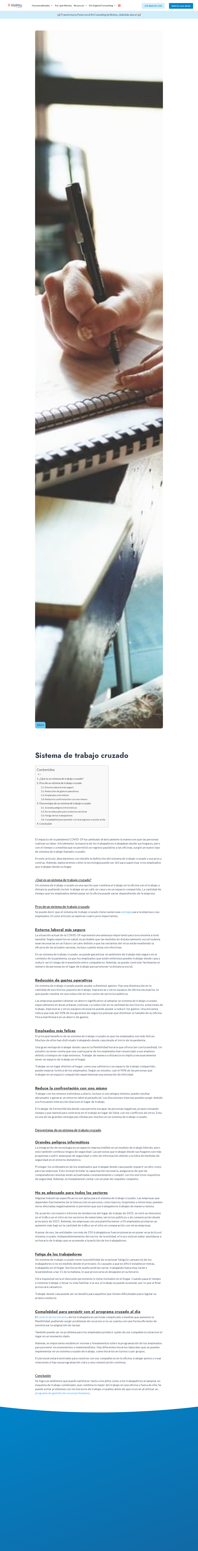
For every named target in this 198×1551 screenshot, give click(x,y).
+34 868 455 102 (153, 5)
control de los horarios (53, 1317)
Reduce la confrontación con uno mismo (66, 799)
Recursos (79, 5)
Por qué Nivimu (63, 5)
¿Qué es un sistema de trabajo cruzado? (61, 778)
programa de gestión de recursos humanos (62, 1393)
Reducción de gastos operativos (62, 791)
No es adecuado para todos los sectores (66, 811)
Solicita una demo (181, 5)
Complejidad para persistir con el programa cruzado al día (75, 819)
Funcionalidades (41, 5)
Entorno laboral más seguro (59, 787)
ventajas (126, 912)
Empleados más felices (57, 795)
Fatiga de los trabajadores (58, 815)
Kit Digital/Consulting (101, 5)
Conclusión (45, 823)
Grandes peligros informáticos (61, 807)
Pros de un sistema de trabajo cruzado (60, 783)
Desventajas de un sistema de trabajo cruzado (65, 803)
